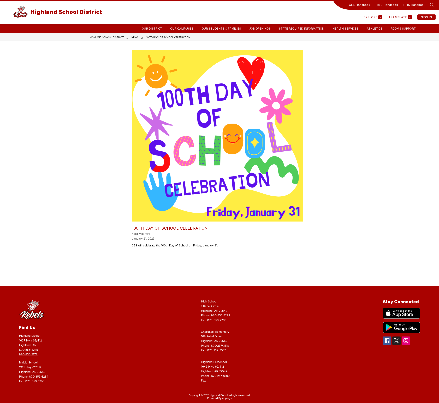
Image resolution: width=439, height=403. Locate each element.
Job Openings (260, 28)
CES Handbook (359, 5)
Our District (152, 28)
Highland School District (107, 37)
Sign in (426, 17)
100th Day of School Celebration (168, 37)
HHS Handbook (414, 5)
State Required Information (301, 28)
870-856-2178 (28, 354)
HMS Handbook (387, 5)
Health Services (345, 28)
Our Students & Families (221, 28)
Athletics (374, 28)
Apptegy (227, 398)
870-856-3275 (28, 349)
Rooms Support (403, 28)
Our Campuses (181, 28)
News (135, 37)
